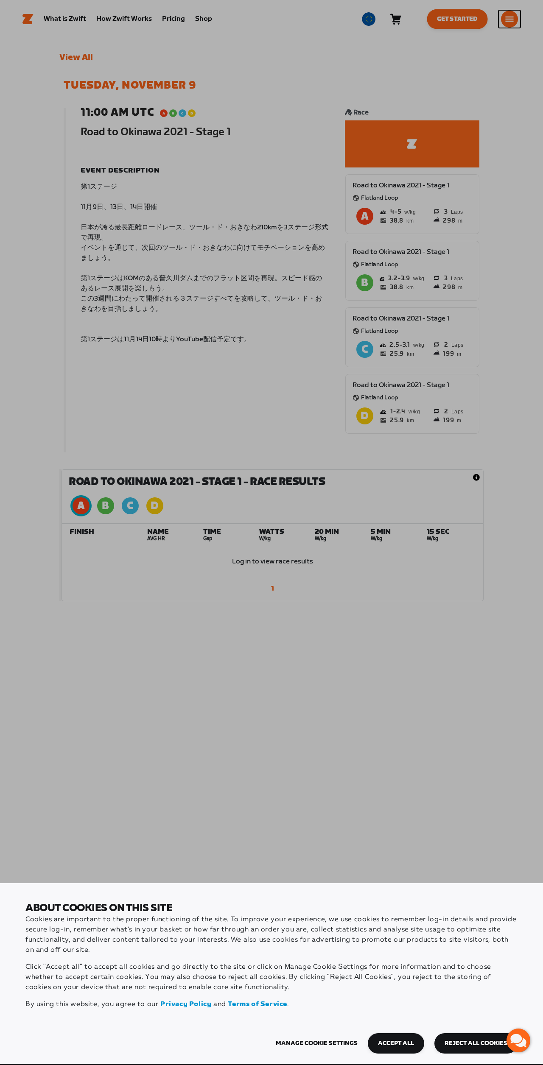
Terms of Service (257, 1004)
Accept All (396, 1043)
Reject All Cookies (476, 1043)
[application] (518, 1040)
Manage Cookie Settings (317, 1043)
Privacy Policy (185, 1004)
